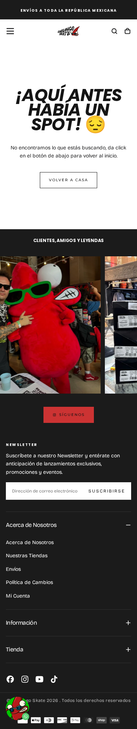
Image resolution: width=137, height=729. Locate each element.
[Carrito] (127, 31)
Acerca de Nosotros (30, 542)
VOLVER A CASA (68, 180)
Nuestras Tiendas (26, 556)
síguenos (72, 414)
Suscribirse (106, 491)
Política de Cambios (29, 582)
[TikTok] (54, 679)
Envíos (13, 569)
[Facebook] (10, 679)
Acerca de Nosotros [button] (31, 524)
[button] (10, 31)
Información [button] (21, 622)
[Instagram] (24, 679)
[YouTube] (39, 679)
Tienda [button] (14, 649)
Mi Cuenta (18, 596)
